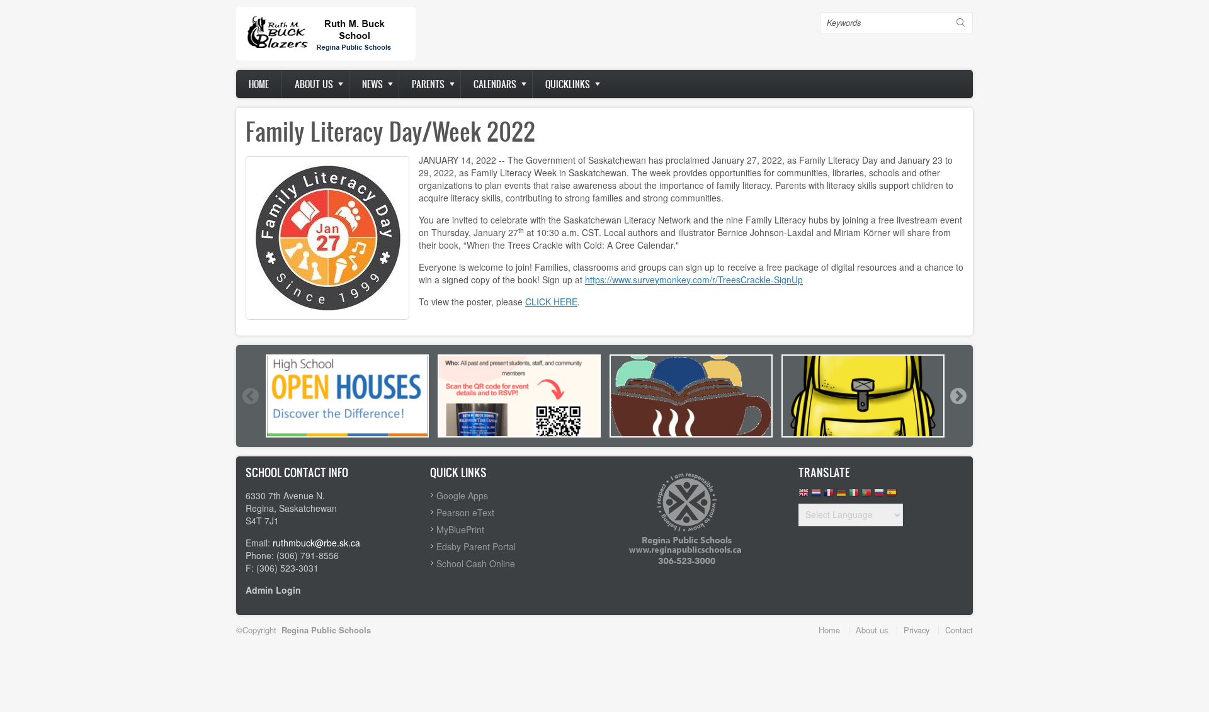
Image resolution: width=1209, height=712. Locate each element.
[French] (829, 496)
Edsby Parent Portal (476, 546)
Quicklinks (567, 84)
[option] (347, 396)
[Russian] (879, 496)
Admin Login (273, 590)
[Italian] (854, 496)
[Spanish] (892, 496)
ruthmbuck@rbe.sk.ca (316, 542)
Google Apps (462, 495)
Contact (959, 630)
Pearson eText (465, 512)
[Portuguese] (866, 496)
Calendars (495, 84)
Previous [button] (250, 396)
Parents (428, 84)
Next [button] (958, 396)
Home (259, 84)
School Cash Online (475, 563)
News (372, 84)
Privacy (916, 630)
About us (314, 84)
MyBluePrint (460, 529)
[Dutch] (816, 496)
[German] (841, 496)
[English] (803, 496)
